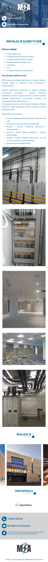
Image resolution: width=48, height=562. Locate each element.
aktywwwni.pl (38, 559)
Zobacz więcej (24, 470)
